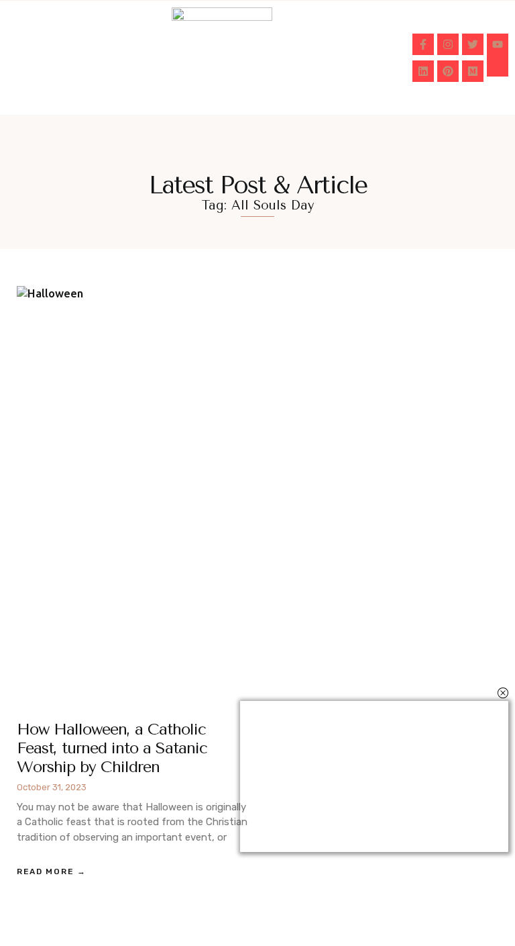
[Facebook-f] (423, 44)
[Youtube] (497, 44)
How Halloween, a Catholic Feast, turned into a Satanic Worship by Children (112, 748)
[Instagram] (448, 44)
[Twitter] (472, 44)
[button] (29, 58)
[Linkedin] (423, 71)
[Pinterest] (448, 71)
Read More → (52, 871)
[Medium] (472, 71)
